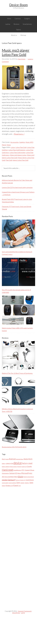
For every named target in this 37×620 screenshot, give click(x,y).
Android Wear (19, 459)
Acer (3, 459)
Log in (23, 613)
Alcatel (7, 459)
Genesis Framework (25, 611)
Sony (18, 482)
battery (4, 463)
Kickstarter (5, 473)
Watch (3, 485)
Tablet (31, 482)
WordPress (16, 613)
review (5, 479)
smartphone (30, 480)
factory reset (27, 463)
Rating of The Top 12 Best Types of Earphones (17, 373)
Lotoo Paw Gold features (16, 150)
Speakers (27, 482)
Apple (26, 459)
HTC (22, 470)
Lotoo (13, 147)
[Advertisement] (16, 546)
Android (12, 459)
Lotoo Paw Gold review (17, 152)
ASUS (30, 459)
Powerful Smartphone (28, 476)
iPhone (32, 470)
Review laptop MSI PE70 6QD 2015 (14, 447)
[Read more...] (19, 134)
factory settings (6, 466)
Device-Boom (18, 5)
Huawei (27, 470)
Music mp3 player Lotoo (18, 155)
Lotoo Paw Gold (20, 147)
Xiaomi (15, 485)
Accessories (14, 142)
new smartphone (9, 476)
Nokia (15, 476)
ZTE (20, 485)
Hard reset (7, 469)
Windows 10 (9, 485)
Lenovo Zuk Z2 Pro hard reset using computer (17, 187)
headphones (17, 470)
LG (16, 473)
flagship (19, 466)
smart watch (5, 482)
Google (29, 466)
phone (20, 476)
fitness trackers (13, 466)
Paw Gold (9, 160)
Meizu (19, 473)
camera (8, 463)
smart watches (12, 482)
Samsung (11, 479)
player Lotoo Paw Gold (20, 160)
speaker (22, 482)
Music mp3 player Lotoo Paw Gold (15, 52)
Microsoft (25, 473)
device (17, 462)
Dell (12, 463)
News (9, 145)
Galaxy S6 (24, 466)
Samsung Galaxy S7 (20, 480)
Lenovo (12, 473)
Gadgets (22, 142)
